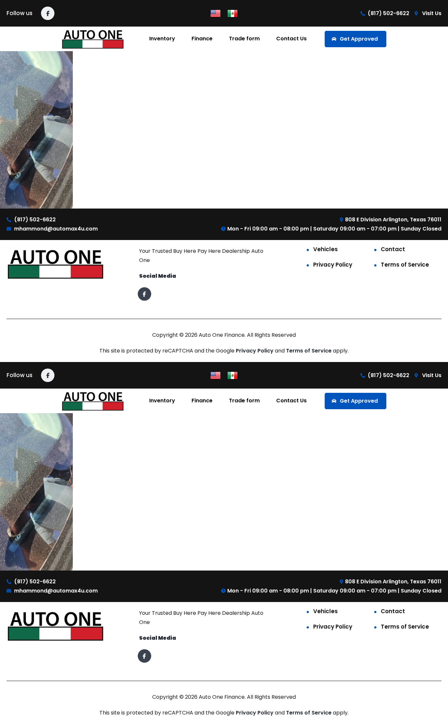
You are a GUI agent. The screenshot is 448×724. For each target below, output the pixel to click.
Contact (393, 249)
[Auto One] (93, 39)
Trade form (244, 38)
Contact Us (291, 38)
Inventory (162, 38)
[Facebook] (47, 13)
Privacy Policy (332, 265)
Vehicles (325, 249)
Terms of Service (405, 265)
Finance (202, 38)
